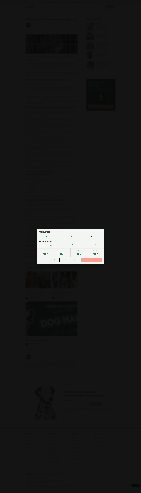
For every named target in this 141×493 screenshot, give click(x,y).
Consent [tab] (48, 236)
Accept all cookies (92, 260)
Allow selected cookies (70, 260)
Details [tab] (70, 236)
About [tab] (92, 236)
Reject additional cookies (49, 260)
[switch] (62, 254)
